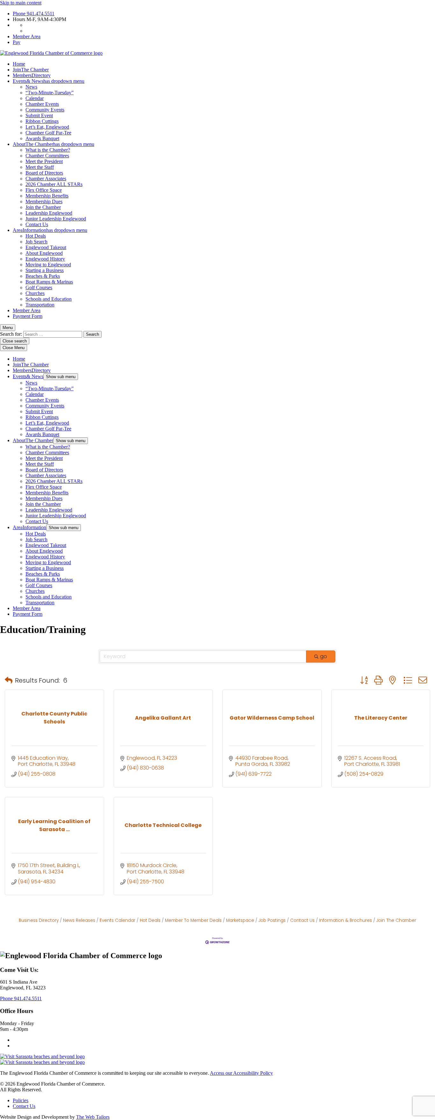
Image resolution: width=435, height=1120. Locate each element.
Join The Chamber (396, 920)
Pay (16, 42)
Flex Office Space (43, 190)
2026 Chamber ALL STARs (53, 184)
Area (50, 230)
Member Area (26, 36)
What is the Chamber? (47, 150)
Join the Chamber (43, 207)
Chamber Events (42, 104)
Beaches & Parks (42, 276)
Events (48, 81)
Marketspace (240, 920)
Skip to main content (20, 2)
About (53, 144)
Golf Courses (38, 287)
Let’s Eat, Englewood (47, 127)
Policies (20, 1100)
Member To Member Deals (193, 920)
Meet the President (44, 161)
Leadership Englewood (48, 213)
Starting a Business (44, 270)
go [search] (323, 656)
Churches (35, 293)
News (31, 87)
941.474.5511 (33, 13)
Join (31, 69)
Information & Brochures (345, 920)
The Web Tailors (93, 1117)
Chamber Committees (47, 155)
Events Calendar (117, 920)
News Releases (79, 920)
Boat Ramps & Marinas (49, 281)
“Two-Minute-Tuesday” (49, 92)
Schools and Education (48, 299)
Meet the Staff (39, 167)
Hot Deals (35, 236)
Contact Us (36, 224)
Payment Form (27, 316)
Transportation (39, 304)
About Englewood (44, 253)
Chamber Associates (45, 178)
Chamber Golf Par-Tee (48, 132)
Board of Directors (44, 173)
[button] (8, 680)
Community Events (44, 109)
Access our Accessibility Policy (241, 1073)
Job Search (36, 241)
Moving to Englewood (48, 264)
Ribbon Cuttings (42, 121)
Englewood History (45, 259)
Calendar (34, 98)
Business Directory (39, 920)
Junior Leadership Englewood (55, 218)
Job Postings (272, 920)
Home (19, 64)
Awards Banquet (42, 138)
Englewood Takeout (45, 247)
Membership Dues (43, 201)
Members (32, 75)
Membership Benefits (46, 195)
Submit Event (39, 115)
